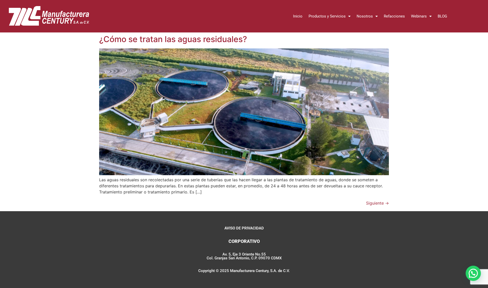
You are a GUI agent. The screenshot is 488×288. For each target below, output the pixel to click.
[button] (473, 273)
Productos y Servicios (327, 16)
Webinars (419, 16)
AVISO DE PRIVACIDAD (244, 228)
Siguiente (377, 203)
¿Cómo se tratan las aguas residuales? (173, 39)
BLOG (442, 16)
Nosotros (365, 16)
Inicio (297, 16)
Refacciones (394, 16)
